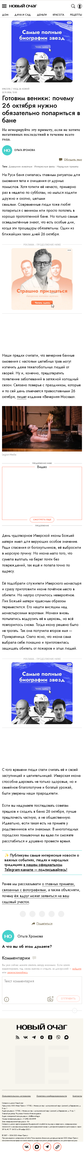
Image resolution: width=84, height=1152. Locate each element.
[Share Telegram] (47, 1147)
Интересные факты (44, 166)
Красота (6, 89)
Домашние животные (20, 166)
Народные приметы (67, 166)
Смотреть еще (42, 519)
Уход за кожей (21, 89)
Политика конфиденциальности (51, 1096)
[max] (66, 1037)
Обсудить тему (73, 159)
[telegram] (34, 1037)
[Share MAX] (37, 1147)
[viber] (58, 1037)
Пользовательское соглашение (16, 1096)
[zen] (42, 1037)
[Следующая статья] (42, 1010)
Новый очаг (23, 6)
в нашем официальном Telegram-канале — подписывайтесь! (35, 867)
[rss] (17, 1037)
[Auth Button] (79, 6)
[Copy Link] (57, 1147)
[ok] (50, 1037)
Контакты (77, 1096)
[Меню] (4, 6)
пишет (22, 396)
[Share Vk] (27, 1147)
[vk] (26, 1037)
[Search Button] (73, 6)
